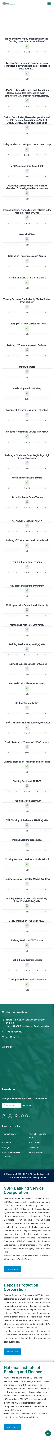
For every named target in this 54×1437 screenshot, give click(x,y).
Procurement (35, 1142)
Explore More (12, 1269)
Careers (7, 1142)
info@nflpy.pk (12, 1037)
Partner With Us (36, 1152)
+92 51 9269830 (14, 1031)
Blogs (6, 1147)
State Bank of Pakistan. (19, 1177)
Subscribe (26, 1105)
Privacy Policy (39, 1177)
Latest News (10, 1134)
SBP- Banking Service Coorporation (24, 1190)
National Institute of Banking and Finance (23, 1369)
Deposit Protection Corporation (21, 1287)
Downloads (34, 1147)
